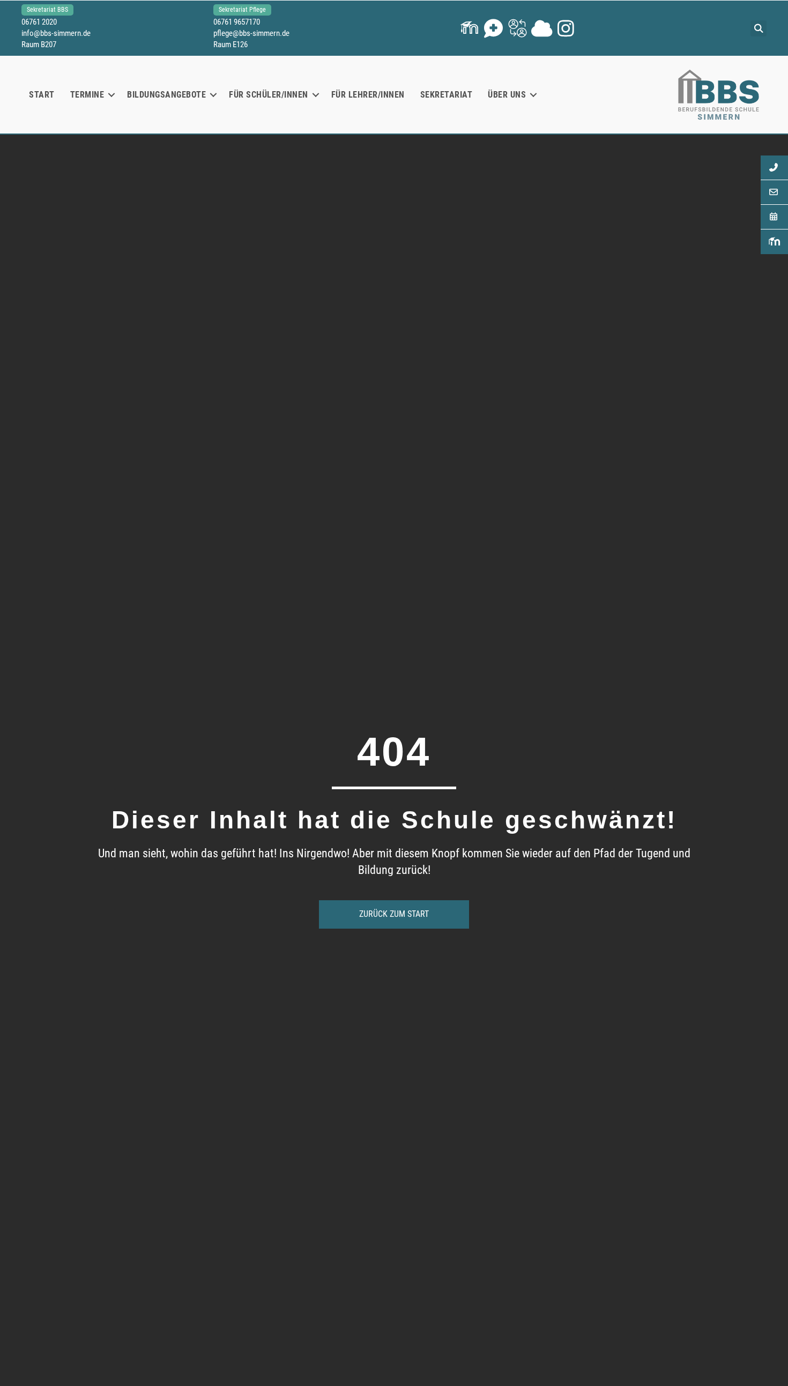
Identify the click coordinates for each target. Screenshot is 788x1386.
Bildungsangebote (166, 95)
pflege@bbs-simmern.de (251, 33)
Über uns (507, 95)
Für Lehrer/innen (368, 95)
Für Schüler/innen (268, 95)
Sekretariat (446, 95)
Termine (87, 95)
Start (42, 95)
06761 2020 (39, 22)
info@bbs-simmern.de (56, 33)
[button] (469, 28)
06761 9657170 (236, 22)
